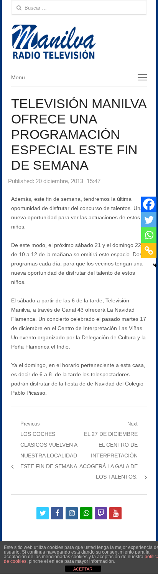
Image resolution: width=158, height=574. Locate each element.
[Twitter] (148, 219)
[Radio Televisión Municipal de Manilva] (79, 42)
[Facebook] (148, 204)
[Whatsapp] (148, 235)
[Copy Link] (148, 250)
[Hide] (155, 265)
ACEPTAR (82, 569)
